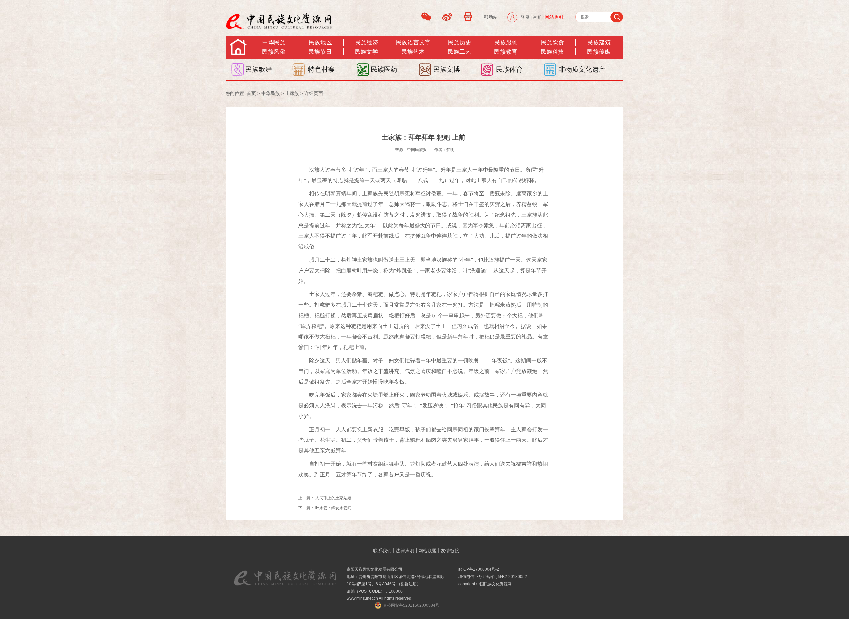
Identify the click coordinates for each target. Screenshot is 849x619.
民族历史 (459, 42)
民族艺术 (412, 52)
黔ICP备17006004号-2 (478, 569)
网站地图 (554, 17)
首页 (251, 93)
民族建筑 (599, 42)
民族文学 (366, 52)
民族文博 (446, 69)
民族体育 (509, 69)
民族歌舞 (258, 69)
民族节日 (320, 52)
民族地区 (320, 42)
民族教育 (505, 52)
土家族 (292, 93)
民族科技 (552, 52)
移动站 (491, 17)
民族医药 (384, 69)
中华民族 (274, 42)
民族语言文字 (413, 42)
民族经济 (366, 42)
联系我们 (382, 550)
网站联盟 (427, 550)
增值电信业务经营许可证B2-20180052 (492, 576)
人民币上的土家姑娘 (333, 498)
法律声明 (405, 550)
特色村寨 (321, 69)
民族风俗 (273, 52)
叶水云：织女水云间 (333, 508)
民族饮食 (552, 42)
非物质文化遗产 (582, 69)
